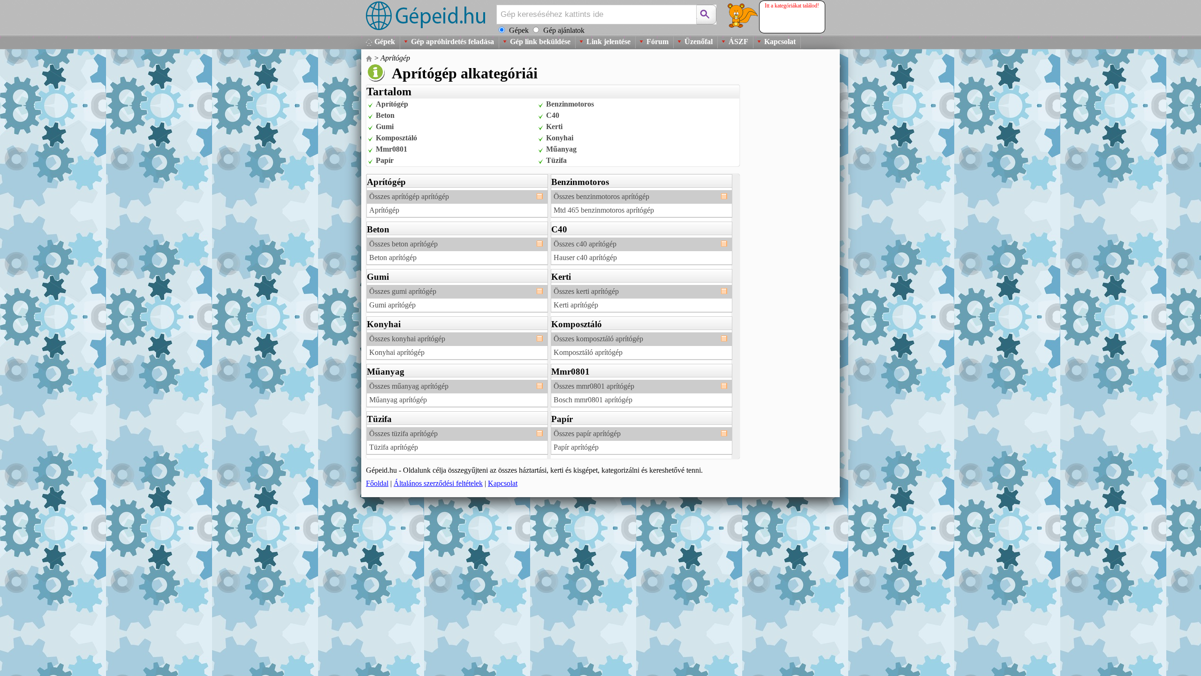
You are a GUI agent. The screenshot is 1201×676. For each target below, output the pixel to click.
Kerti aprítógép (576, 305)
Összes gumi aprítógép (402, 291)
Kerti (554, 127)
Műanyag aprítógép (398, 400)
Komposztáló (396, 138)
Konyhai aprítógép (397, 352)
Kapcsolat (780, 42)
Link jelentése (608, 42)
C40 (552, 115)
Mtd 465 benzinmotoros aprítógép (604, 210)
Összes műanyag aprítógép (408, 386)
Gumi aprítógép (392, 305)
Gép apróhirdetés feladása (452, 42)
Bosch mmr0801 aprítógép (593, 400)
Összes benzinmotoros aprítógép (601, 196)
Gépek (384, 42)
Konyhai (559, 138)
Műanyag (561, 149)
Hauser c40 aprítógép (585, 257)
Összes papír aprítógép (587, 434)
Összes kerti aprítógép (586, 291)
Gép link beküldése (540, 42)
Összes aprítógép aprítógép (409, 196)
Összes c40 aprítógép (585, 244)
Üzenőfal (698, 42)
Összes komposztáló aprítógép (598, 339)
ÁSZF (738, 42)
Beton (385, 115)
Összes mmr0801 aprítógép (594, 386)
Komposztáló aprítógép (588, 352)
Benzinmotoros (570, 104)
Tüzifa (556, 160)
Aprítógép (395, 58)
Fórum (657, 42)
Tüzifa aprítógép (393, 447)
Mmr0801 (391, 149)
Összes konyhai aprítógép (407, 339)
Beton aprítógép (393, 257)
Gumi (385, 127)
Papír (385, 160)
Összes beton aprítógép (403, 244)
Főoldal (377, 483)
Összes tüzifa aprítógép (403, 434)
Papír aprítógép (576, 447)
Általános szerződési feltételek (438, 483)
